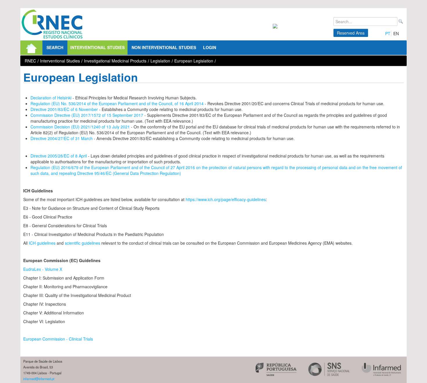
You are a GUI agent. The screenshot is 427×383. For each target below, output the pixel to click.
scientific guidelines (82, 243)
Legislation (160, 61)
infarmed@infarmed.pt (38, 378)
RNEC (30, 61)
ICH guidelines (42, 243)
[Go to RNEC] (52, 24)
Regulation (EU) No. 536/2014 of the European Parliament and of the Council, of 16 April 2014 (117, 103)
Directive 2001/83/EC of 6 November (64, 109)
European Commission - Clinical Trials (58, 339)
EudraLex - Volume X (42, 269)
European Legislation (193, 61)
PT (387, 33)
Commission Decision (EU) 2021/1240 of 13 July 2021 (80, 127)
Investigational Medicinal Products (115, 61)
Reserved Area (351, 33)
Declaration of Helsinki (51, 98)
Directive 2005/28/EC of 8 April (59, 156)
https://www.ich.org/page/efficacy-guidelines (226, 199)
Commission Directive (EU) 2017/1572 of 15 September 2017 (87, 115)
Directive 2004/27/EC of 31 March (62, 138)
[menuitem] (31, 47)
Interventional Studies (60, 61)
